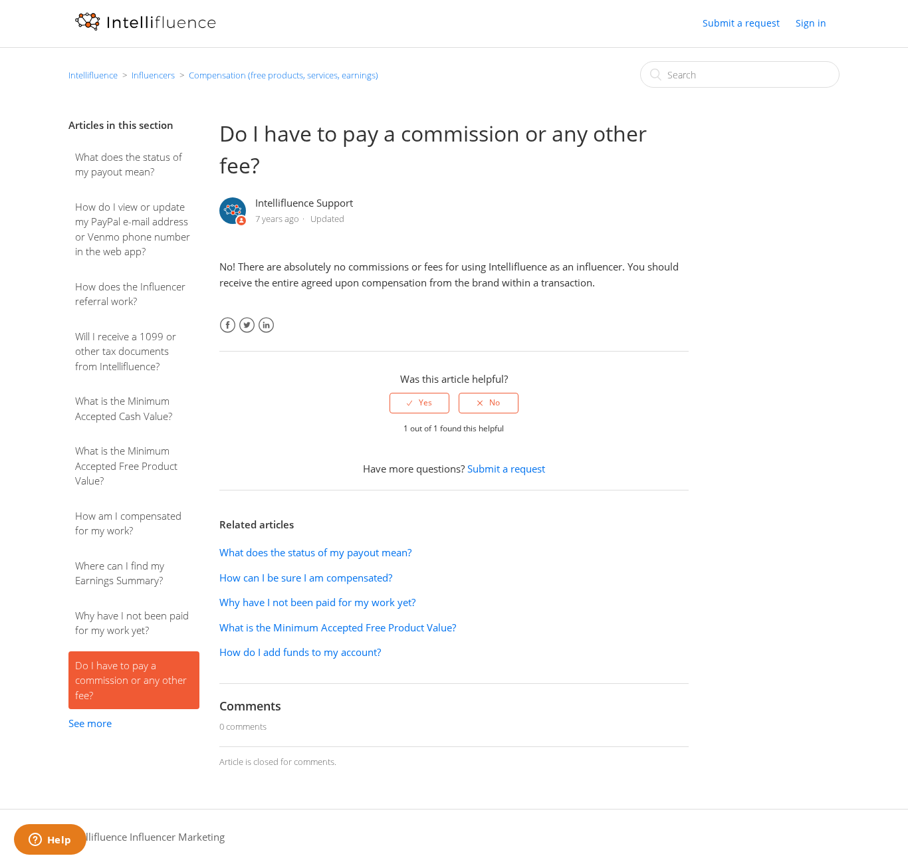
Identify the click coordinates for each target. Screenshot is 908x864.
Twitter (247, 325)
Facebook (227, 325)
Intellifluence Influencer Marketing (146, 836)
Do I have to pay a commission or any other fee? (131, 680)
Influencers (153, 75)
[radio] (419, 403)
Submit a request (741, 23)
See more (90, 723)
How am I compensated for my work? (128, 523)
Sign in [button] (811, 23)
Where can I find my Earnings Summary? (119, 573)
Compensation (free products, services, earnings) (283, 75)
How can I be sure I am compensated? (305, 577)
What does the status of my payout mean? (128, 164)
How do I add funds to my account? (300, 652)
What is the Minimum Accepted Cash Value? (123, 408)
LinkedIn (266, 325)
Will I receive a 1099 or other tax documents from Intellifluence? (125, 351)
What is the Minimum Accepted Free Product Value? (126, 465)
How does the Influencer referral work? (130, 294)
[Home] (145, 30)
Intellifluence (93, 75)
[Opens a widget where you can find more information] (49, 840)
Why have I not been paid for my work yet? (132, 623)
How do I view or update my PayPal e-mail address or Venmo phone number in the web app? (132, 229)
